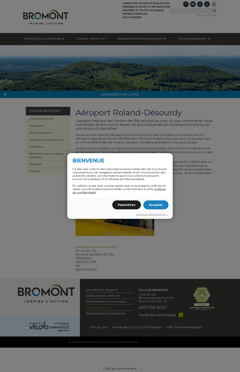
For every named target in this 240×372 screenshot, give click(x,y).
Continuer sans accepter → (151, 214)
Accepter (156, 205)
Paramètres (126, 205)
